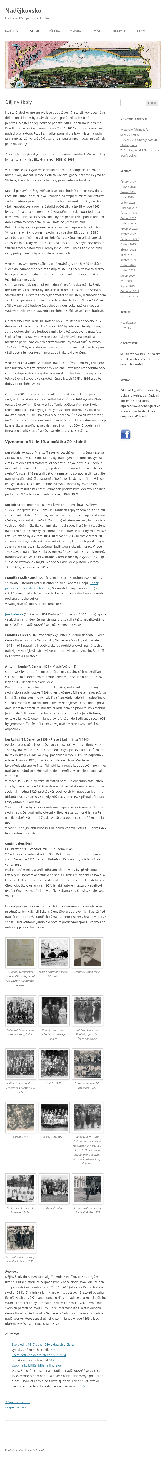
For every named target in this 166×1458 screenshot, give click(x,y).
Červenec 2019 (129, 291)
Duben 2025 (128, 223)
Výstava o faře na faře (134, 129)
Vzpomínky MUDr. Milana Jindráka (36, 1365)
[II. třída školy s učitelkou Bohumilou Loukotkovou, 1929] (20, 1064)
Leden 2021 (127, 270)
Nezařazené (128, 322)
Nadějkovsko (23, 10)
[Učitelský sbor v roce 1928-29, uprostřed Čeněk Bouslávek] (87, 1011)
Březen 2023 (128, 249)
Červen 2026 (128, 182)
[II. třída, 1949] (20, 1118)
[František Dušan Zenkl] (87, 953)
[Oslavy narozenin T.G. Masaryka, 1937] (87, 1064)
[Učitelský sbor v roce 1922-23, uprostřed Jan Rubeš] (54, 1011)
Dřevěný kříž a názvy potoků (138, 140)
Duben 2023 (128, 244)
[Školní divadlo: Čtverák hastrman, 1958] (20, 1189)
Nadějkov (11, 31)
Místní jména (128, 145)
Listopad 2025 (129, 208)
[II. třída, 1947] (54, 1064)
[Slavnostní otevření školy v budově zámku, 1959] (87, 1189)
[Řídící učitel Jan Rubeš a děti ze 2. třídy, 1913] (20, 1011)
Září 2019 (126, 281)
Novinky (125, 328)
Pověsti (96, 31)
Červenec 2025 (129, 213)
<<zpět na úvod (16, 1407)
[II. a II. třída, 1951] (54, 1118)
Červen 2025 (128, 218)
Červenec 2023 (129, 239)
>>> (52, 1350)
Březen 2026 (128, 192)
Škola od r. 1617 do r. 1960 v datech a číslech (44, 1344)
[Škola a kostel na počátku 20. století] (54, 953)
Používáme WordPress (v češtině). (25, 1450)
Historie (33, 31)
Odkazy (140, 31)
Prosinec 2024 (129, 229)
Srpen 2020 (127, 275)
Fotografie (118, 31)
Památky (75, 31)
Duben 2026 (128, 187)
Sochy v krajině (130, 135)
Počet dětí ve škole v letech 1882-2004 (39, 1355)
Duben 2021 (128, 265)
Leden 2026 (127, 202)
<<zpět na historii (17, 1402)
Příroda (54, 31)
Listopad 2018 (129, 296)
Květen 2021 (128, 260)
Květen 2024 (128, 234)
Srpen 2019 (127, 286)
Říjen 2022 (126, 255)
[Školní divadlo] (54, 1189)
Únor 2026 (127, 197)
